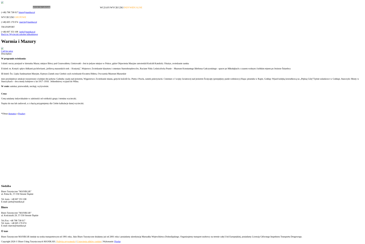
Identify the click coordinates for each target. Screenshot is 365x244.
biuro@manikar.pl (27, 12)
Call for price (7, 51)
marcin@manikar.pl (28, 22)
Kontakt (96, 7)
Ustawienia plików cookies (89, 241)
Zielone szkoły (57, 7)
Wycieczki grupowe (23, 7)
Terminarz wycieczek (75, 7)
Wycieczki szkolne (41, 7)
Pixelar (117, 241)
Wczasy (10, 7)
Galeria (88, 7)
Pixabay (21, 113)
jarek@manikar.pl (27, 32)
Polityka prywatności (65, 241)
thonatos (12, 113)
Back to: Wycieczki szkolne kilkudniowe (19, 34)
